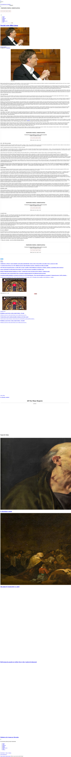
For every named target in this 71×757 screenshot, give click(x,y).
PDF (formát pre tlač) (4, 255)
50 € (39, 137)
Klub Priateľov (2, 752)
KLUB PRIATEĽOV (3, 4)
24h (5, 293)
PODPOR (8, 4)
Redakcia (3, 749)
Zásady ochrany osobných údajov (5, 756)
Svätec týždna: (2, 395)
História (3, 19)
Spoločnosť (4, 18)
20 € (36, 137)
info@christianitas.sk (3, 754)
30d (8, 293)
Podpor (7, 752)
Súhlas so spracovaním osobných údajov (17, 756)
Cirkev (3, 17)
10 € (34, 137)
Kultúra (3, 20)
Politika (3, 16)
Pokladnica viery (3, 311)
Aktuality (1, 261)
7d (6, 293)
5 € (31, 137)
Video (3, 21)
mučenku (28, 120)
